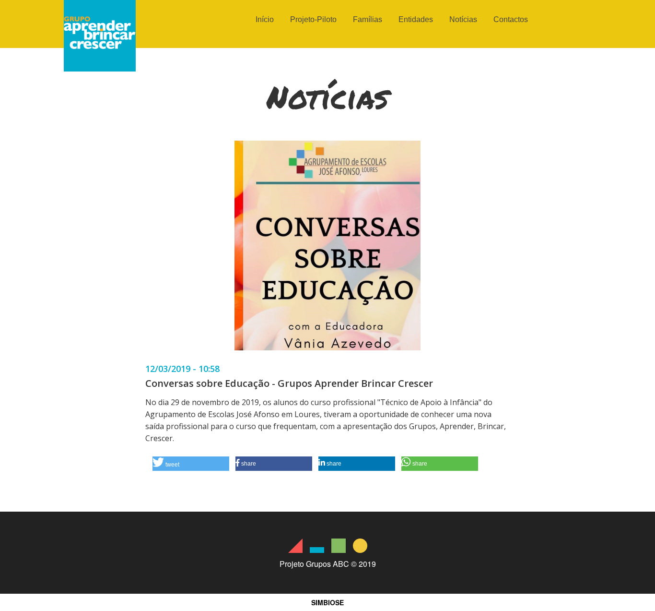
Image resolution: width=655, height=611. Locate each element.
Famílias (367, 19)
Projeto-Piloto (313, 19)
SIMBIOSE (327, 602)
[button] (190, 463)
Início (265, 19)
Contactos (510, 19)
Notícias (463, 19)
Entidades (415, 19)
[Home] (100, 68)
